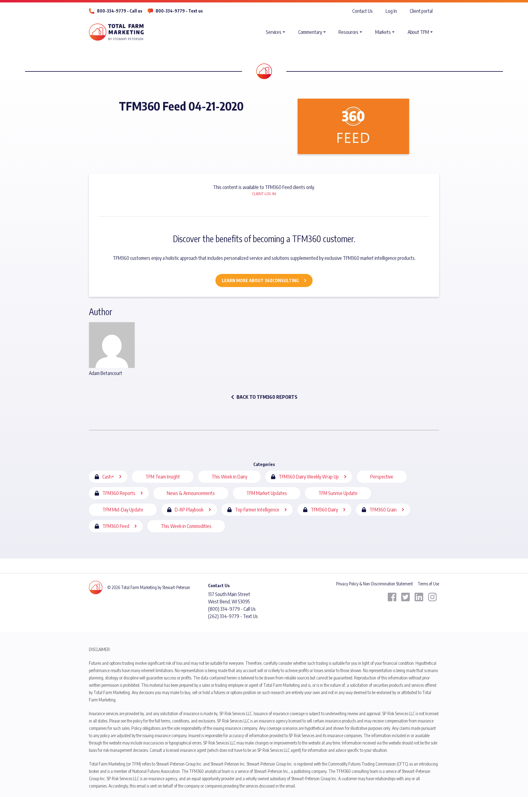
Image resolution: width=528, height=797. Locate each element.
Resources (348, 32)
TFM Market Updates (266, 493)
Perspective (381, 477)
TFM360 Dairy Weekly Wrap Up (309, 477)
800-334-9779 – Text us (179, 10)
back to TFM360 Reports (267, 397)
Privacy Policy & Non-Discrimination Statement (374, 583)
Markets (383, 32)
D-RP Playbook (189, 510)
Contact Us (362, 11)
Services (273, 32)
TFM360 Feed (115, 526)
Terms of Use (428, 583)
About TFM (418, 32)
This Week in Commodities (186, 526)
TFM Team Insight (162, 477)
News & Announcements (191, 493)
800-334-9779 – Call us (119, 10)
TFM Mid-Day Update (122, 510)
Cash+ (108, 477)
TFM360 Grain (383, 510)
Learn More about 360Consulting (260, 280)
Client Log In (264, 193)
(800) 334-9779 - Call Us (232, 609)
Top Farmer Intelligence (257, 510)
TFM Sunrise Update (338, 493)
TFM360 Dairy (324, 510)
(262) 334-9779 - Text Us (233, 616)
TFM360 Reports (118, 493)
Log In (391, 11)
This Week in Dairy (229, 477)
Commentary (310, 32)
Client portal (421, 11)
